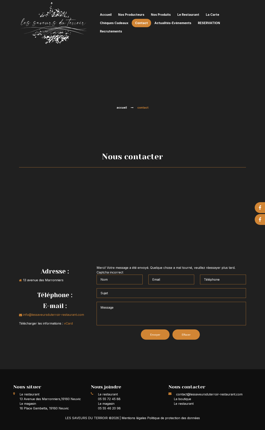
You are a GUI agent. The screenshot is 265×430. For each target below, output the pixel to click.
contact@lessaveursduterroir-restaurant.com (209, 394)
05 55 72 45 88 (109, 399)
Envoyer (155, 334)
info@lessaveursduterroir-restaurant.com (53, 315)
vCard (68, 323)
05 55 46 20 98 (109, 408)
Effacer (186, 334)
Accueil (122, 107)
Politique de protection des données (173, 418)
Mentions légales (134, 418)
